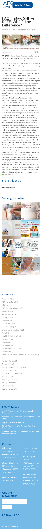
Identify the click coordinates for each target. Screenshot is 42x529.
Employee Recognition (11, 330)
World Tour (6, 386)
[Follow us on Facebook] (3, 520)
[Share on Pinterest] (5, 188)
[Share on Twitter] (4, 188)
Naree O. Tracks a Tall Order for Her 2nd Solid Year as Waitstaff (20, 432)
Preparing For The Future (12, 367)
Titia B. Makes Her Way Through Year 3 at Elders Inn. (18, 427)
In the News (7, 351)
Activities (5, 299)
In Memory (6, 345)
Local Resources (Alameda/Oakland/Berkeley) (20, 355)
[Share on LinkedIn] (7, 188)
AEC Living (17, 29)
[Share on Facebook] (2, 188)
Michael (8, 169)
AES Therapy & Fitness (11, 308)
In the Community (9, 348)
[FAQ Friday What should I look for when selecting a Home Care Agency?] (30, 248)
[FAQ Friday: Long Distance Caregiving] (30, 229)
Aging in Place (25, 29)
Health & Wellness (9, 336)
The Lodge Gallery (9, 379)
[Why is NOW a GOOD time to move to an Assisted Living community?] (11, 229)
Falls (4, 333)
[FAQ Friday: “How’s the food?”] (30, 266)
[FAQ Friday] (11, 266)
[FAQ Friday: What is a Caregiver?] (11, 248)
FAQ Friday (9, 174)
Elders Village (7, 327)
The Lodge (6, 376)
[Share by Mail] (14, 188)
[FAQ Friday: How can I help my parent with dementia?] (11, 211)
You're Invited (7, 389)
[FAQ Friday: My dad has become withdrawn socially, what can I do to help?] (30, 211)
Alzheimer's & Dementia (11, 314)
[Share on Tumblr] (8, 188)
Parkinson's (6, 364)
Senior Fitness (7, 370)
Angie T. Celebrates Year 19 (13, 422)
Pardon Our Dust (9, 361)
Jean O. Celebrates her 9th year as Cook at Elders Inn (18, 412)
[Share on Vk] (10, 188)
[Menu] (36, 4)
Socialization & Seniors (11, 373)
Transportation (8, 383)
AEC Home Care (8, 302)
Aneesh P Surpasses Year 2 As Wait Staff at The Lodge (21, 418)
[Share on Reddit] (12, 188)
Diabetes (5, 320)
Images (5, 342)
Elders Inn (6, 323)
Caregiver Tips (7, 317)
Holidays (5, 339)
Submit (7, 507)
